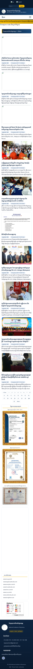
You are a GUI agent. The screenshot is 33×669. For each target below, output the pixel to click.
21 (18, 398)
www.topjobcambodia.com (10, 581)
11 (11, 395)
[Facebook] (3, 658)
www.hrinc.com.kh (8, 589)
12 (14, 395)
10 (7, 395)
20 (14, 398)
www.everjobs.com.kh (9, 584)
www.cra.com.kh (7, 592)
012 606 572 (7, 640)
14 (21, 395)
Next (18, 401)
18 (7, 398)
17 (4, 398)
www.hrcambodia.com (9, 587)
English (20, 2)
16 (28, 395)
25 (14, 401)
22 (21, 398)
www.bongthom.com (8, 597)
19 (11, 398)
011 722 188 (23, 640)
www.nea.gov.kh (7, 579)
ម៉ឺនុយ (3, 17)
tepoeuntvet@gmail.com (11, 643)
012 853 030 (15, 640)
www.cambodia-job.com (9, 595)
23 (25, 398)
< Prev (4, 392)
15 (25, 395)
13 (18, 395)
